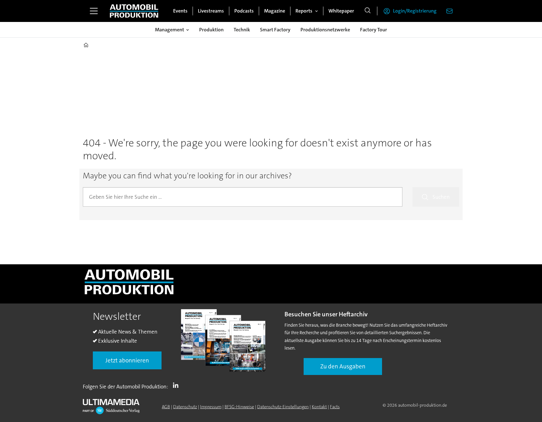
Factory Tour (373, 29)
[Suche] (367, 11)
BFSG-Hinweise (239, 406)
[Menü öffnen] (94, 11)
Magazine (274, 11)
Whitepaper (341, 11)
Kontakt (319, 406)
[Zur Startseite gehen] (134, 11)
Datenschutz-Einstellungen (283, 406)
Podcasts (244, 11)
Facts (335, 406)
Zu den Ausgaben (342, 366)
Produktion (211, 29)
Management (169, 29)
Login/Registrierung (415, 11)
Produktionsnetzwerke (325, 29)
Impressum (210, 406)
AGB (166, 406)
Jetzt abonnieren (127, 360)
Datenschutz (185, 406)
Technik (242, 29)
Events (180, 11)
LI (177, 385)
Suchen (441, 196)
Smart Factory (275, 29)
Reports (303, 11)
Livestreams (211, 11)
